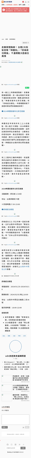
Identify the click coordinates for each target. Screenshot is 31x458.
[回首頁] (8, 2)
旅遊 (7, 39)
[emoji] (23, 427)
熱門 (20, 5)
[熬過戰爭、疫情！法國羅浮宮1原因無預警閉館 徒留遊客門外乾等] (7, 378)
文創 (14, 336)
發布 (27, 427)
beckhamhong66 (12, 84)
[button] (26, 2)
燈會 (9, 336)
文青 (24, 336)
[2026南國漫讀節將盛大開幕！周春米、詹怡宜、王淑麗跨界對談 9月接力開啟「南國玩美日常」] (7, 388)
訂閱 (23, 448)
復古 (4, 336)
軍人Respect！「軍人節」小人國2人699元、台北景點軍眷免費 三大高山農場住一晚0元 (16, 363)
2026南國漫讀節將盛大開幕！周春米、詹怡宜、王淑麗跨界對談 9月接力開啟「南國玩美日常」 (21, 387)
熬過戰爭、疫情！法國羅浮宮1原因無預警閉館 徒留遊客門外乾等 (21, 378)
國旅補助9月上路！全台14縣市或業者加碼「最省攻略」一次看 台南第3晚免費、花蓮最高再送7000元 (16, 368)
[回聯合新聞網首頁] (3, 2)
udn (3, 39)
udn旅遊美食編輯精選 (15, 355)
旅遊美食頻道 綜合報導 (15, 62)
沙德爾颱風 (8, 5)
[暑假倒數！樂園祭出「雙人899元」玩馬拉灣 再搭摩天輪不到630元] (7, 397)
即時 (3, 5)
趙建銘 (15, 5)
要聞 (23, 5)
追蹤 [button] (16, 358)
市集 (19, 336)
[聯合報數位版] (23, 2)
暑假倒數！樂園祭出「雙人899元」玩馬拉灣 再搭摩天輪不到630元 (21, 397)
